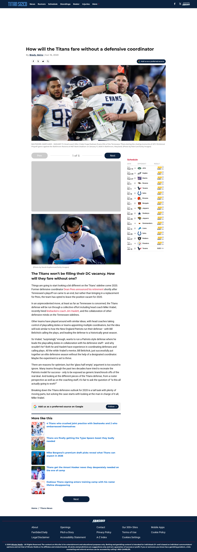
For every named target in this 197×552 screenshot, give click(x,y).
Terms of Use (129, 532)
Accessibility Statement (73, 537)
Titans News (46, 508)
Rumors (41, 4)
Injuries (86, 4)
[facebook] (174, 4)
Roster (76, 4)
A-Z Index (102, 537)
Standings (65, 4)
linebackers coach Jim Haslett (63, 311)
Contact (101, 527)
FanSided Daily (40, 532)
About (35, 527)
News (32, 4)
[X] (180, 4)
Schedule (53, 4)
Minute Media (17, 544)
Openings (65, 527)
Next (112, 155)
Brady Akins (36, 55)
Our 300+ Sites (130, 527)
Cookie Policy (158, 532)
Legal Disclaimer (40, 537)
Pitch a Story (67, 532)
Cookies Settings (131, 537)
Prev (39, 155)
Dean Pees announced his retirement (84, 289)
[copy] (48, 61)
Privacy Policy (104, 532)
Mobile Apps (158, 527)
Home (34, 508)
